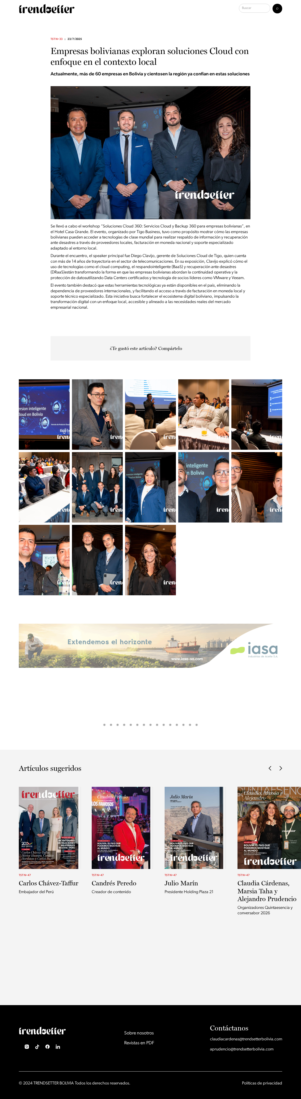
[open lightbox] (44, 414)
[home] (47, 9)
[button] (9, 677)
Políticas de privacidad (262, 1083)
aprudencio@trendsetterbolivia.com (241, 1049)
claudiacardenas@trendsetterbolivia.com (246, 1039)
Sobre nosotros (139, 1033)
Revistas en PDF (139, 1043)
